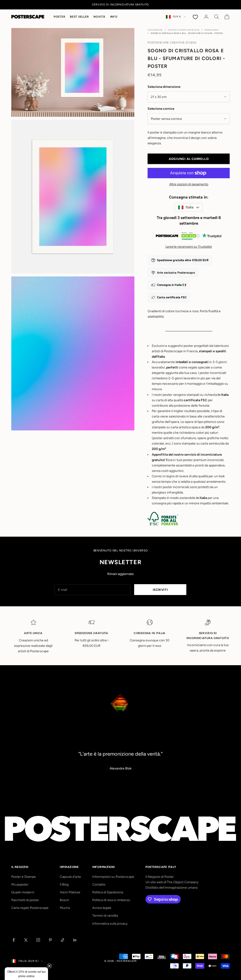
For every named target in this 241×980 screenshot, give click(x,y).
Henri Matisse (70, 892)
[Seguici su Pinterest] (50, 940)
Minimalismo (212, 30)
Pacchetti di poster (25, 900)
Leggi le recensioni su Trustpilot (188, 247)
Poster (59, 16)
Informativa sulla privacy (110, 924)
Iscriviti (160, 589)
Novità (99, 16)
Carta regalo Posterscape (29, 908)
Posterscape (155, 30)
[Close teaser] (49, 966)
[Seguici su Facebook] (13, 940)
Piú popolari (19, 885)
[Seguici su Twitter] (26, 940)
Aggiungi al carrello (189, 159)
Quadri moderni (22, 892)
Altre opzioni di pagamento (188, 184)
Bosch (64, 900)
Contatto (98, 885)
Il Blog (64, 885)
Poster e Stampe (23, 877)
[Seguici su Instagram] (38, 940)
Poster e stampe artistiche (184, 30)
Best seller (79, 16)
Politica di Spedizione (107, 892)
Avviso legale (101, 908)
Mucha (65, 908)
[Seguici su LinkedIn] (74, 940)
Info (113, 16)
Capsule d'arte (70, 877)
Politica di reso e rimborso (111, 900)
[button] (26, 973)
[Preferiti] (196, 16)
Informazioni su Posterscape (113, 877)
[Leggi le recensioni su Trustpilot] (189, 237)
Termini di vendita (105, 916)
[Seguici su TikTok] (62, 940)
